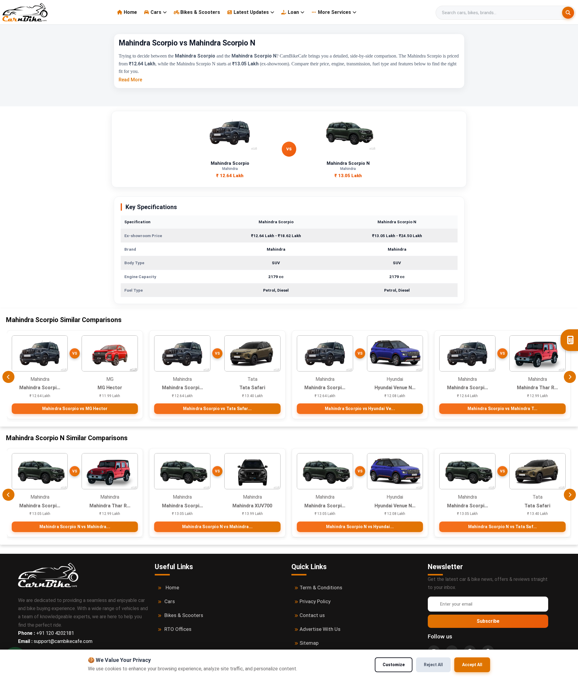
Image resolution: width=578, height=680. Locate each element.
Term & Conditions (321, 587)
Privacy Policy (315, 601)
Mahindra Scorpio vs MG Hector (75, 408)
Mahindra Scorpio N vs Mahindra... (74, 526)
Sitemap (309, 643)
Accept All (472, 664)
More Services (334, 12)
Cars (156, 12)
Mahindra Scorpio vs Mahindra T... (503, 408)
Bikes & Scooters (200, 12)
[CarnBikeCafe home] (48, 575)
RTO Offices (177, 629)
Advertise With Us (320, 629)
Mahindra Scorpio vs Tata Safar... (217, 408)
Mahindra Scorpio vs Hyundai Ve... (360, 408)
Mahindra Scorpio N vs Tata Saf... (502, 526)
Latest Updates (251, 12)
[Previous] (8, 377)
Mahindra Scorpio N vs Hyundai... (360, 526)
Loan (293, 12)
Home (130, 12)
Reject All (433, 664)
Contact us (312, 615)
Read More (130, 80)
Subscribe (488, 621)
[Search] (568, 13)
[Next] (570, 377)
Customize (394, 664)
